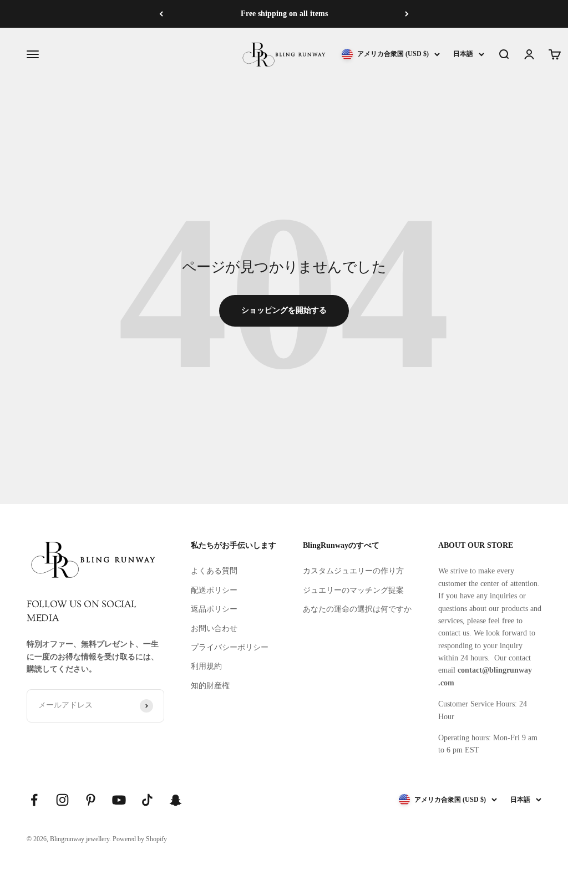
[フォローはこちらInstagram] (62, 799)
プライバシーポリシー (229, 647)
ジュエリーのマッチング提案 (353, 590)
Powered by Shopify (140, 839)
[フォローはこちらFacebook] (34, 799)
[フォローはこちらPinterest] (90, 799)
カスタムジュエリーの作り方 (353, 571)
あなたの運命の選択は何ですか (357, 609)
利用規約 (206, 666)
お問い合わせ (214, 628)
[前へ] (161, 14)
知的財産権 (210, 685)
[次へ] (407, 14)
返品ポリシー (214, 609)
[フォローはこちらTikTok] (147, 799)
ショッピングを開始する (284, 310)
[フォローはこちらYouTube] (118, 799)
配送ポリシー (214, 590)
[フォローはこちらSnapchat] (175, 799)
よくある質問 (214, 571)
